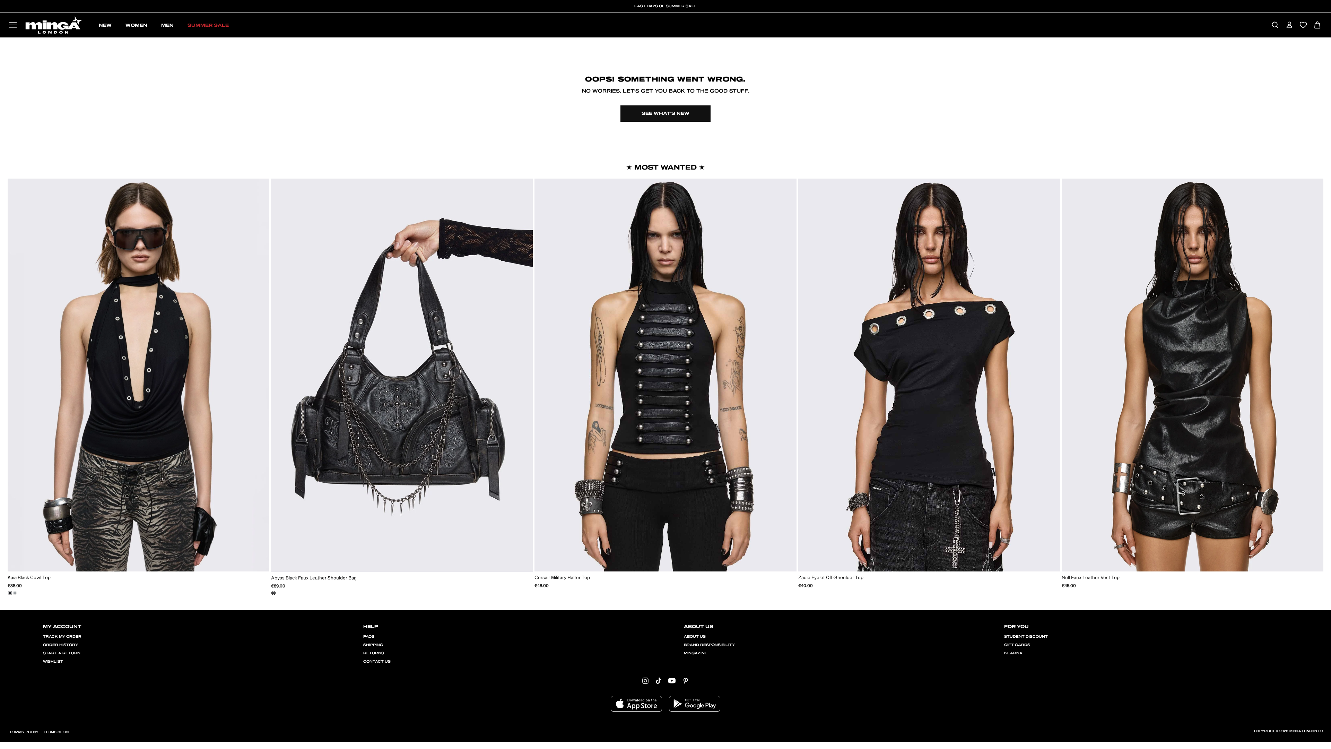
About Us (695, 636)
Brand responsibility (709, 645)
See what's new (665, 113)
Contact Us (377, 661)
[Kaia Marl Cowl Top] (15, 593)
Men (167, 25)
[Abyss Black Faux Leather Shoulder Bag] (273, 593)
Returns (373, 653)
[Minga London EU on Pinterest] (685, 680)
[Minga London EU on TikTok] (658, 680)
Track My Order (62, 636)
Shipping (373, 645)
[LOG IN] (1289, 25)
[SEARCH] (1275, 25)
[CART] (1317, 25)
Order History (60, 645)
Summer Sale (208, 25)
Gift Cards (1017, 645)
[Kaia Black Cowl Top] (10, 593)
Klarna (1013, 653)
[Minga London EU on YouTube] (672, 680)
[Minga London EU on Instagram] (645, 680)
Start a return (61, 653)
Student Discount (1026, 636)
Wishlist (53, 661)
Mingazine (695, 653)
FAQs (368, 636)
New (105, 25)
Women (136, 25)
